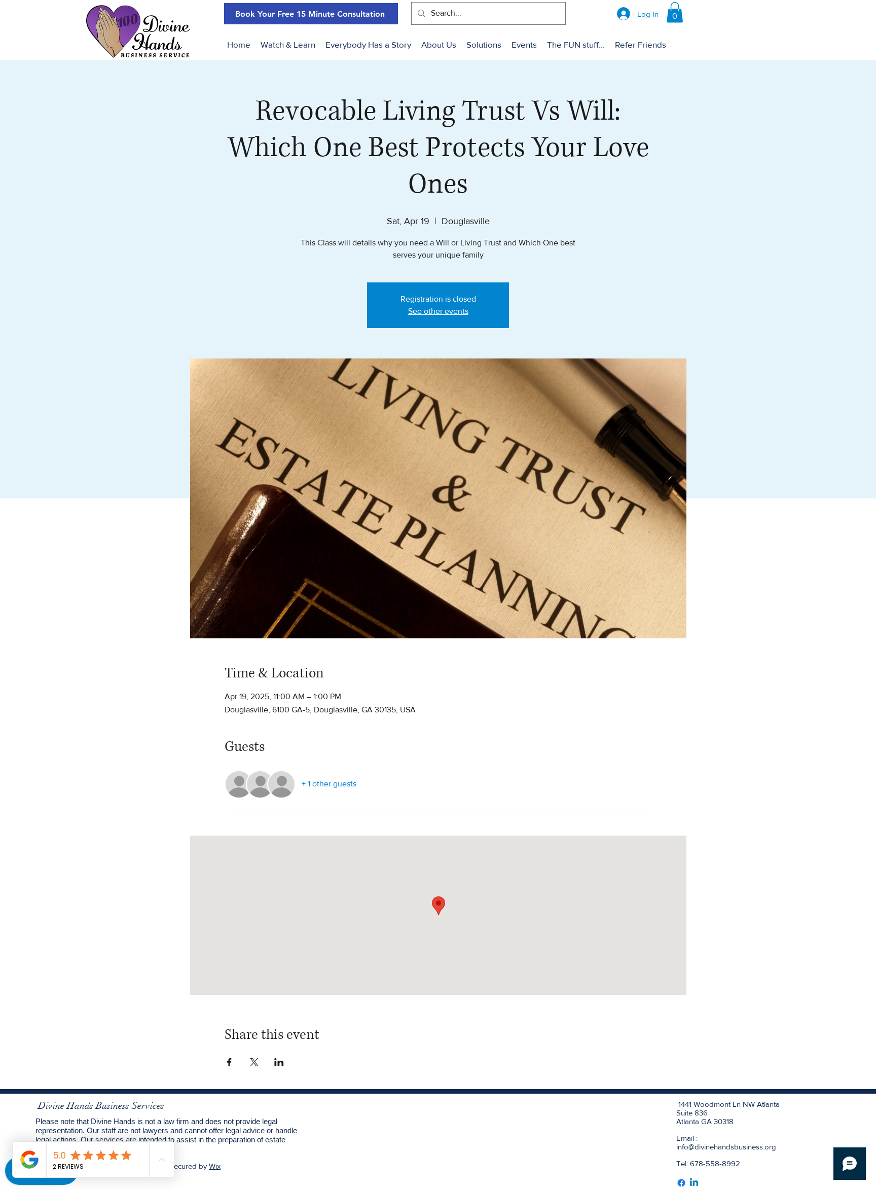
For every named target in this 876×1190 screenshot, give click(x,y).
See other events (438, 311)
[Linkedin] (694, 1183)
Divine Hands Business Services (101, 1106)
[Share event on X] (254, 1062)
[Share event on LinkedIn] (279, 1062)
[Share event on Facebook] (229, 1062)
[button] (674, 12)
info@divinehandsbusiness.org (726, 1146)
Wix (215, 1166)
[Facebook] (681, 1183)
